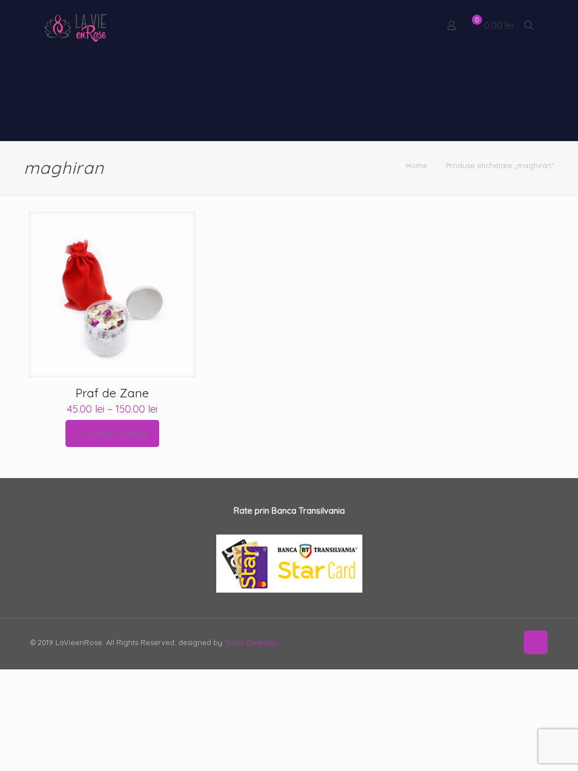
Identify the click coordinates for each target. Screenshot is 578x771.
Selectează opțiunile (112, 432)
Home (416, 165)
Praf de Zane (112, 393)
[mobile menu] (412, 25)
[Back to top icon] (536, 642)
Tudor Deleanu (251, 642)
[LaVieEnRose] (76, 25)
